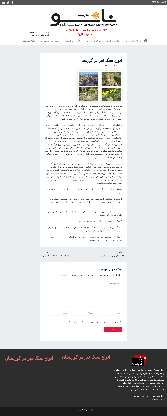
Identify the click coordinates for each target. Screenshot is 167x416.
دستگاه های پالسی (113, 41)
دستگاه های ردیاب (133, 41)
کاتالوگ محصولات (29, 41)
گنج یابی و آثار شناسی (71, 41)
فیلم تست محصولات (49, 41)
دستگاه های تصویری (93, 41)
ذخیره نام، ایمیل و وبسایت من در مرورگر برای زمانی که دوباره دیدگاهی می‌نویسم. (89, 322)
